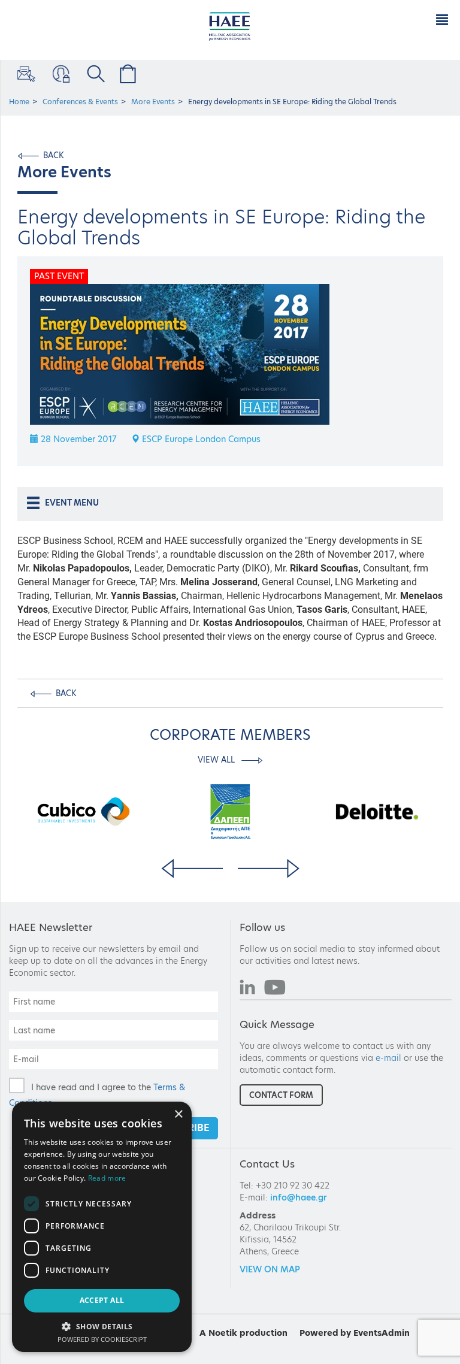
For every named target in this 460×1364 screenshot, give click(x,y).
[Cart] (126, 73)
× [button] (178, 1114)
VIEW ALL (217, 759)
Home (19, 101)
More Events (153, 101)
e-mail (388, 1058)
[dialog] (102, 1227)
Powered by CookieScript (102, 1339)
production (264, 1333)
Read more (107, 1178)
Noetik (222, 1333)
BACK (53, 155)
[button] (102, 1326)
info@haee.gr (298, 1197)
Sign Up (25, 74)
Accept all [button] (102, 1300)
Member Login (60, 74)
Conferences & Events (80, 101)
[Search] (94, 74)
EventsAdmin (381, 1333)
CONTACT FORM (281, 1095)
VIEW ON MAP (270, 1269)
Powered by (325, 1333)
